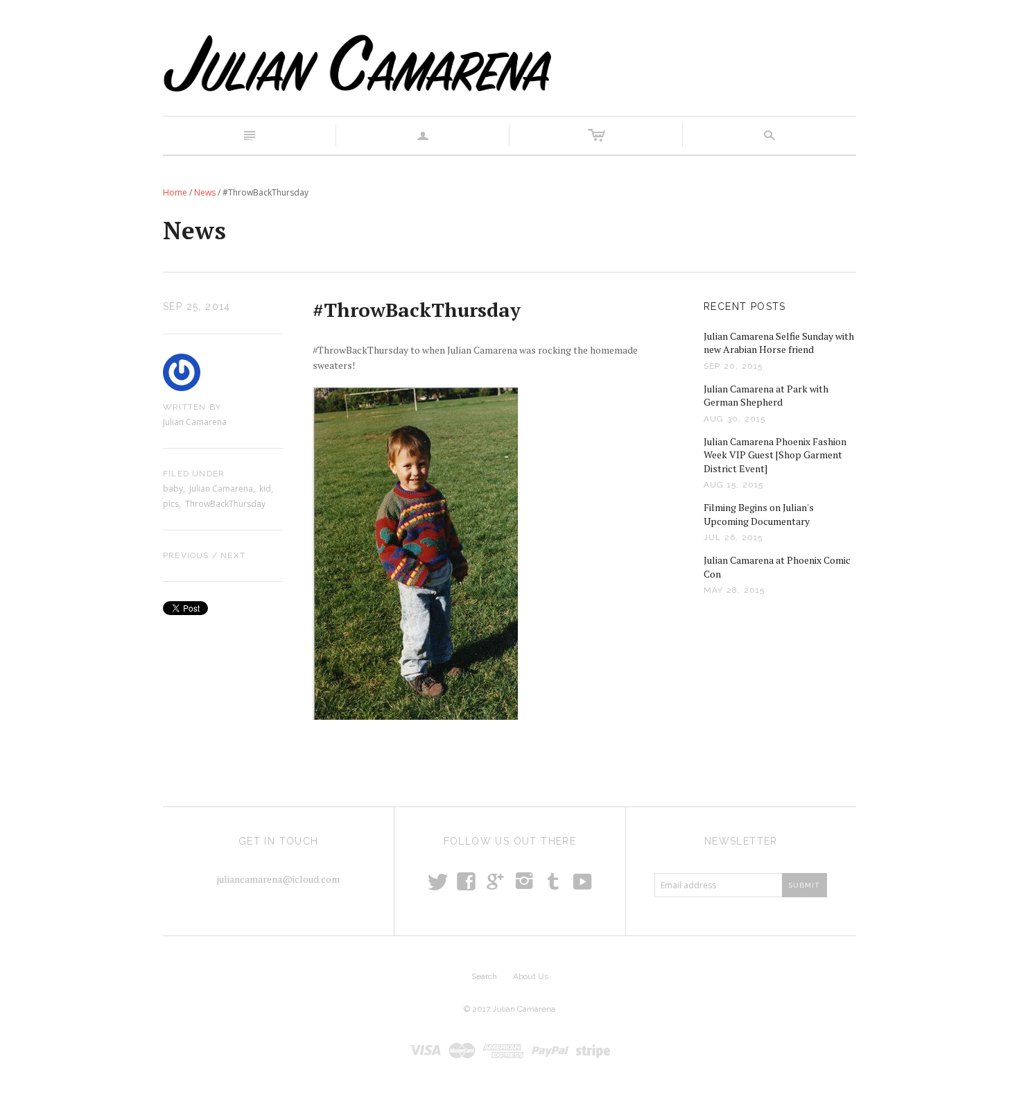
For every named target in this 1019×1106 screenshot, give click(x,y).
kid (265, 488)
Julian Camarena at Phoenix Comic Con (777, 566)
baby (173, 488)
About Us (530, 976)
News (205, 192)
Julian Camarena (221, 488)
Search (484, 976)
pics (171, 504)
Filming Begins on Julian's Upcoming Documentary (759, 514)
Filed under (194, 473)
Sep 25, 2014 (197, 306)
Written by (192, 407)
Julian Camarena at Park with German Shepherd (766, 395)
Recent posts (745, 306)
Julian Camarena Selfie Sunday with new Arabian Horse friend (779, 342)
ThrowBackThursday (225, 504)
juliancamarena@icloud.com (278, 878)
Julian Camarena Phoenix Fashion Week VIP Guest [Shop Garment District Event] (775, 455)
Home (175, 192)
